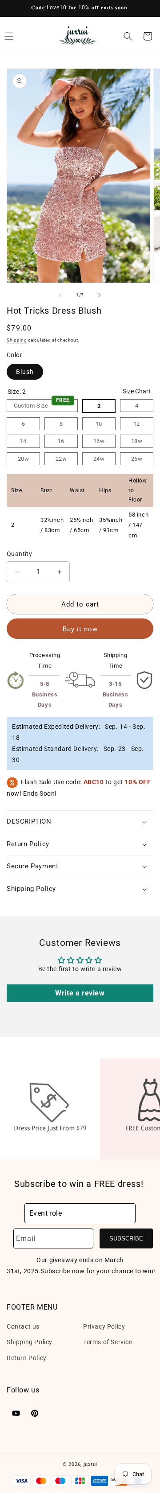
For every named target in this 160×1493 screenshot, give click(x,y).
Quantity (19, 553)
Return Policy (27, 1357)
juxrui (90, 1464)
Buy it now (80, 629)
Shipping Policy (29, 1341)
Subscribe (126, 1238)
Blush (25, 371)
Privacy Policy (104, 1326)
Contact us (23, 1326)
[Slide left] (60, 295)
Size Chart (137, 391)
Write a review (79, 993)
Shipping (17, 340)
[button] (128, 36)
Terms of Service (107, 1341)
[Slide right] (99, 295)
